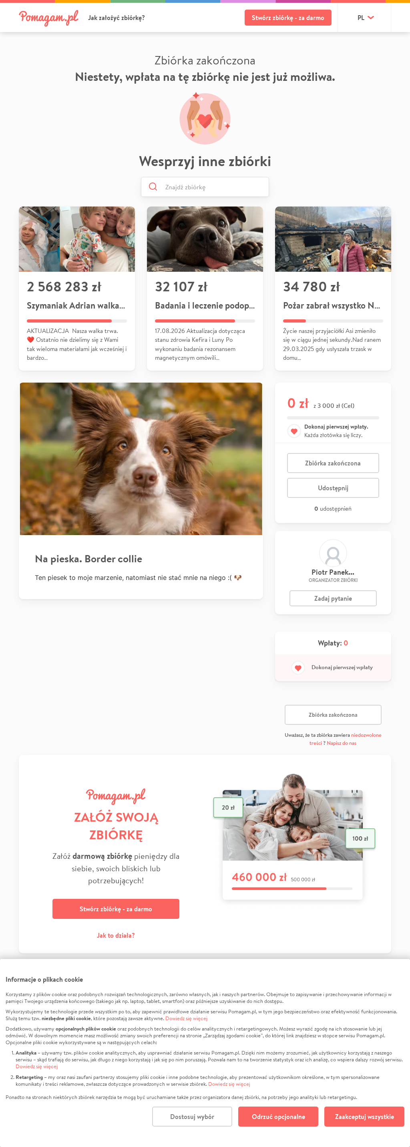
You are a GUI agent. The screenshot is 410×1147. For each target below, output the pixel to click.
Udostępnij (333, 487)
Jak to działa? (116, 935)
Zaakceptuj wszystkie (364, 1116)
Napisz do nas (341, 743)
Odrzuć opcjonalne (278, 1116)
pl (361, 17)
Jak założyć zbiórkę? (116, 17)
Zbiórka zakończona (333, 463)
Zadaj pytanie (333, 598)
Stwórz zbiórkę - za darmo (288, 17)
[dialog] (205, 1053)
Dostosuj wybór (192, 1116)
